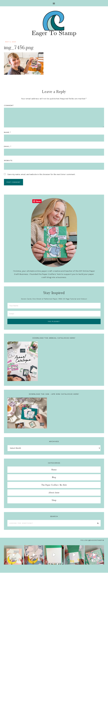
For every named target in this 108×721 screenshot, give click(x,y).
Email (7, 146)
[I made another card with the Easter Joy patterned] (94, 555)
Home (54, 469)
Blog (54, 477)
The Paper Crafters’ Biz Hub (54, 485)
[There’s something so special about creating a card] (33, 555)
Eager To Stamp (54, 23)
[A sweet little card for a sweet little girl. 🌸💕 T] (13, 555)
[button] (54, 3)
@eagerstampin (96, 540)
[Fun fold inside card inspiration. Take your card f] (74, 555)
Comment (9, 105)
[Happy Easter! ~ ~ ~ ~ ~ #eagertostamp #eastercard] (54, 555)
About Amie (54, 492)
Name (7, 132)
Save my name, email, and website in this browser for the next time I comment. (41, 174)
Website (8, 160)
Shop (54, 500)
